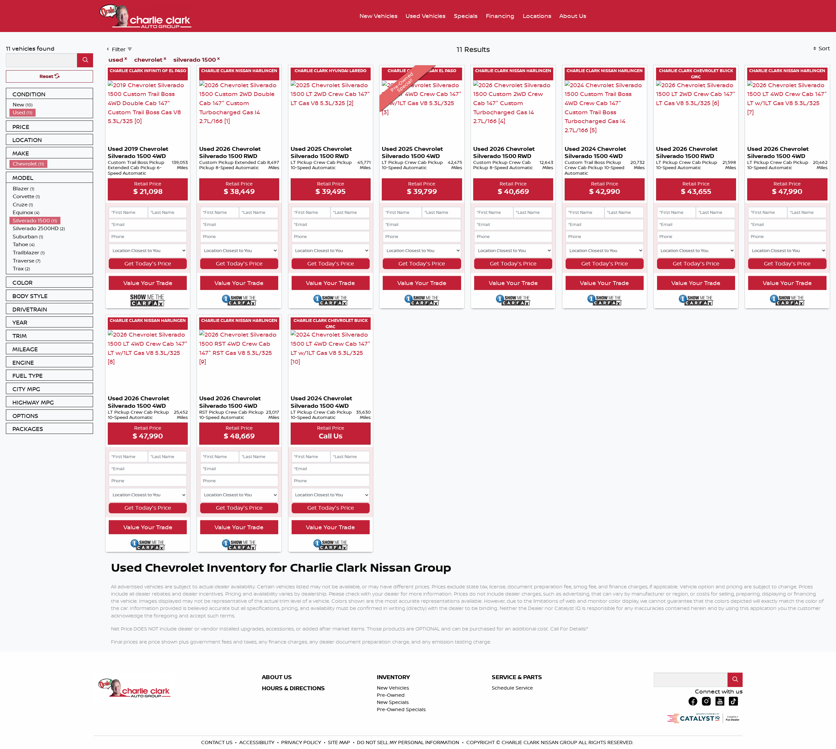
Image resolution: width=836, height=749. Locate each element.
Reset (47, 76)
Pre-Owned (391, 695)
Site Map (339, 742)
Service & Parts (517, 677)
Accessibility (257, 742)
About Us (277, 677)
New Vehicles (393, 687)
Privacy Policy (301, 742)
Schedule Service (512, 687)
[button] (378, 16)
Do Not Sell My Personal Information (408, 742)
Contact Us (217, 742)
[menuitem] (51, 105)
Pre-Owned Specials (401, 709)
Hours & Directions (293, 688)
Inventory (393, 677)
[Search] (85, 60)
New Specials (393, 702)
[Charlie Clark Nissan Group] (145, 15)
